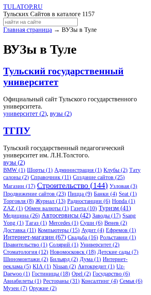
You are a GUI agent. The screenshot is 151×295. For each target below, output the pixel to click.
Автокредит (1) (96, 267)
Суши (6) (91, 223)
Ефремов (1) (121, 230)
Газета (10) (83, 208)
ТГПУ (17, 131)
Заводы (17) (106, 216)
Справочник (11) (51, 177)
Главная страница (27, 29)
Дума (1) (90, 259)
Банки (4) (105, 194)
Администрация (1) (78, 170)
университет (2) (25, 113)
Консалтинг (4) (99, 281)
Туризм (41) (115, 208)
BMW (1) (14, 170)
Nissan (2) (64, 267)
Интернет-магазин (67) (34, 237)
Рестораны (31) (61, 281)
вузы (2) (61, 113)
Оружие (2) (43, 288)
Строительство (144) (72, 185)
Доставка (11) (19, 230)
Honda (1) (123, 201)
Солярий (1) (64, 245)
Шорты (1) (40, 170)
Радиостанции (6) (88, 201)
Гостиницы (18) (51, 274)
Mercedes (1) (64, 223)
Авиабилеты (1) (22, 281)
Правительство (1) (25, 245)
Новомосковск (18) (73, 252)
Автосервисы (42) (66, 215)
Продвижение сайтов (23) (34, 194)
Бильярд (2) (64, 259)
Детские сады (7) (118, 252)
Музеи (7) (15, 288)
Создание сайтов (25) (99, 177)
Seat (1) (128, 194)
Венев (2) (115, 223)
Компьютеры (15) (59, 230)
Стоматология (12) (25, 252)
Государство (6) (111, 274)
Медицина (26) (21, 216)
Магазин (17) (19, 186)
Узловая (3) (123, 186)
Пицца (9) (80, 194)
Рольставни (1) (118, 237)
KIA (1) (42, 267)
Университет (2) (100, 245)
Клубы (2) (115, 170)
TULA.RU (23, 6)
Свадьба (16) (83, 237)
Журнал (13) (50, 201)
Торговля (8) (18, 201)
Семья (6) (131, 281)
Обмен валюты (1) (47, 208)
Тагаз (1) (36, 223)
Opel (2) (81, 274)
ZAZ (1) (13, 208)
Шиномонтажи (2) (25, 259)
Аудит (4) (92, 230)
